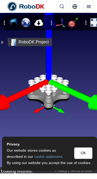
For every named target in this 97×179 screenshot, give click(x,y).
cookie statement (48, 157)
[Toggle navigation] (89, 6)
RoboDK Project (34, 42)
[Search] (62, 6)
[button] (75, 6)
